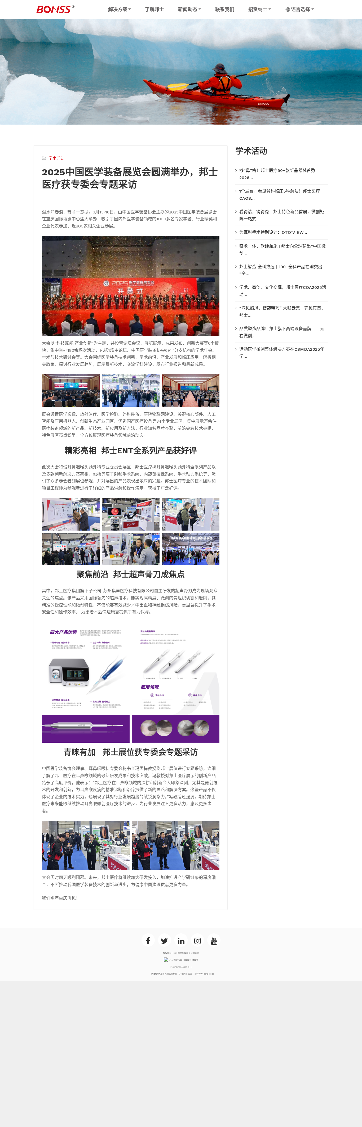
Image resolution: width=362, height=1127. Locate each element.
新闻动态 (187, 9)
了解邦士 (154, 9)
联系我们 (224, 9)
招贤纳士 (257, 9)
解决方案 (117, 9)
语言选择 (300, 9)
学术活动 (56, 158)
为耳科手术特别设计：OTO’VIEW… (273, 232)
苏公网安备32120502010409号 (183, 960)
